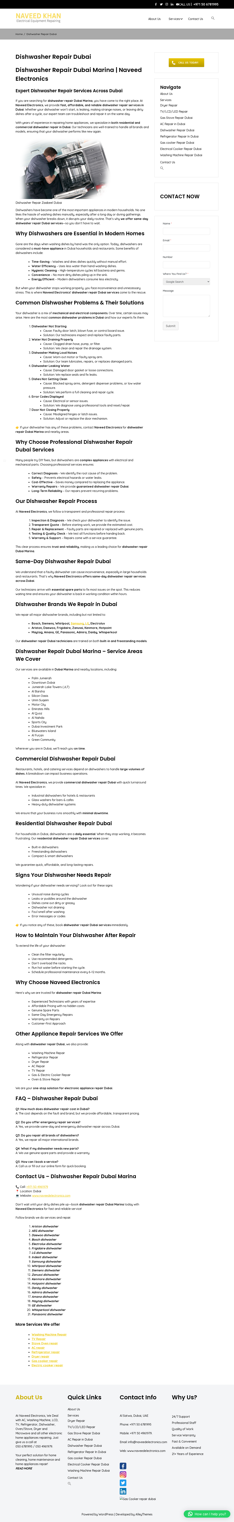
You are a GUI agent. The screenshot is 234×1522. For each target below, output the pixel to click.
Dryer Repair (169, 105)
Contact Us (195, 19)
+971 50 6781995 (140, 1424)
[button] (212, 18)
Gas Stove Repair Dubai (176, 118)
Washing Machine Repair (49, 1334)
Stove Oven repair (45, 1343)
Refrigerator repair (46, 1352)
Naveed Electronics (32, 1415)
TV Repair (39, 1339)
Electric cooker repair (47, 1365)
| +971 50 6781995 (198, 4)
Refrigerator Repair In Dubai (179, 136)
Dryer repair (40, 1356)
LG (87, 623)
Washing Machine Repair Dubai (181, 155)
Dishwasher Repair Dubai (177, 130)
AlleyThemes (143, 1514)
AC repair (38, 1348)
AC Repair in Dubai (172, 124)
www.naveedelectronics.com (51, 1195)
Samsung (77, 623)
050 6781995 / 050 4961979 (34, 1446)
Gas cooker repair (45, 1361)
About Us (154, 19)
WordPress (106, 1514)
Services (174, 19)
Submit (171, 326)
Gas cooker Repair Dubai (177, 142)
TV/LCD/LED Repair (174, 111)
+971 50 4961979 (37, 1187)
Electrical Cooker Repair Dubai (180, 149)
